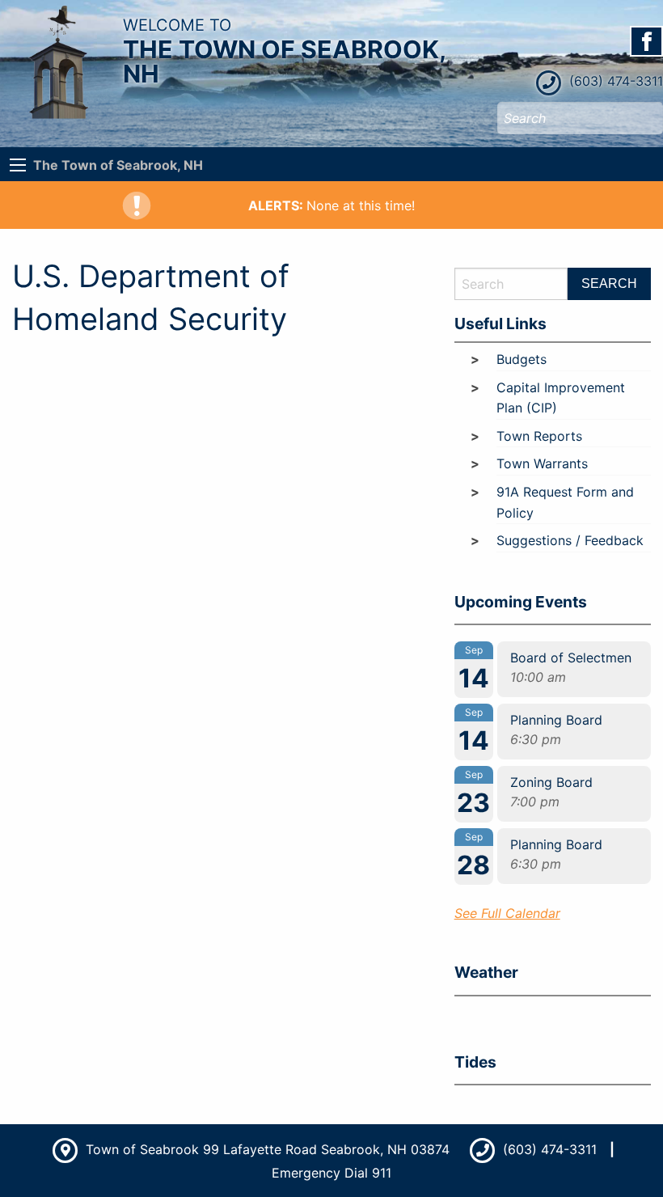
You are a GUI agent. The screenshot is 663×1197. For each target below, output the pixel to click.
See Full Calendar (507, 913)
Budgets (521, 359)
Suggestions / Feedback (570, 540)
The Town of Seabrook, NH (118, 165)
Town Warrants (542, 463)
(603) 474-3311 (614, 81)
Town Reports (539, 436)
